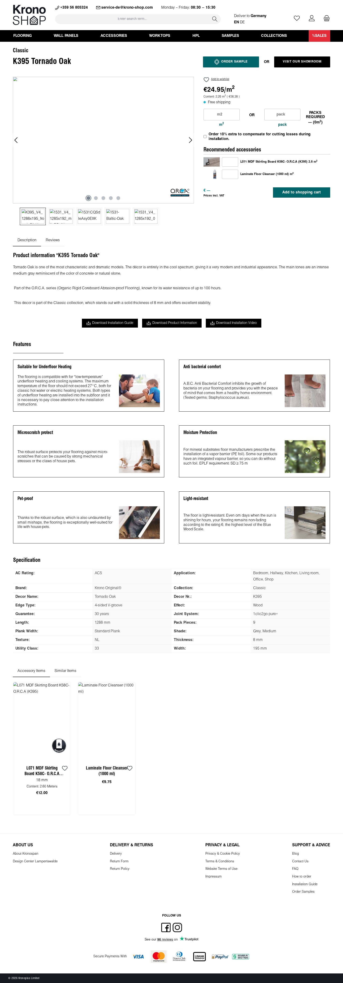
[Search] (215, 19)
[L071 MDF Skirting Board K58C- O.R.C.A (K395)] (211, 162)
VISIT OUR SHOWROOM (302, 61)
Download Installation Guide (112, 323)
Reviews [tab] (53, 240)
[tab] (27, 240)
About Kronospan (25, 853)
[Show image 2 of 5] (96, 198)
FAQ (295, 869)
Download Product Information (174, 323)
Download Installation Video (236, 323)
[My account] (311, 18)
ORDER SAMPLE (234, 61)
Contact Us (300, 861)
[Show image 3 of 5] (103, 198)
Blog (295, 853)
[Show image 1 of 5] (88, 198)
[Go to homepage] (29, 15)
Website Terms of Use (221, 869)
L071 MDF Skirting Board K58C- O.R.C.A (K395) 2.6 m (278, 161)
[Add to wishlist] (65, 768)
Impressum (213, 876)
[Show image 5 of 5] (118, 198)
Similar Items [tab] (65, 671)
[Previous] (16, 140)
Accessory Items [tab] (31, 671)
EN (236, 22)
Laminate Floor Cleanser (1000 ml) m (267, 174)
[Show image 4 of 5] (111, 198)
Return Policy (120, 869)
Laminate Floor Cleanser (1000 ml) (107, 771)
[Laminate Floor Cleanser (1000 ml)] (211, 174)
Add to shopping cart (301, 192)
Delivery (116, 853)
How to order (301, 876)
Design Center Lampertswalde (35, 861)
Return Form (119, 861)
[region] (103, 151)
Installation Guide (305, 884)
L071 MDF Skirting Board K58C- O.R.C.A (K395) (41, 771)
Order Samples (303, 891)
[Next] (190, 140)
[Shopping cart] (325, 18)
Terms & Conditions (219, 861)
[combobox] (132, 19)
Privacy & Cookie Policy (222, 853)
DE (242, 22)
